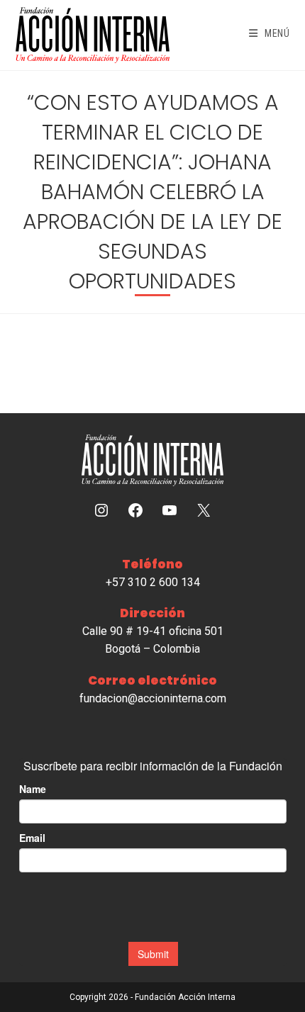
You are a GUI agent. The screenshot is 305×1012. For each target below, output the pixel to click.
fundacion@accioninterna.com (152, 698)
